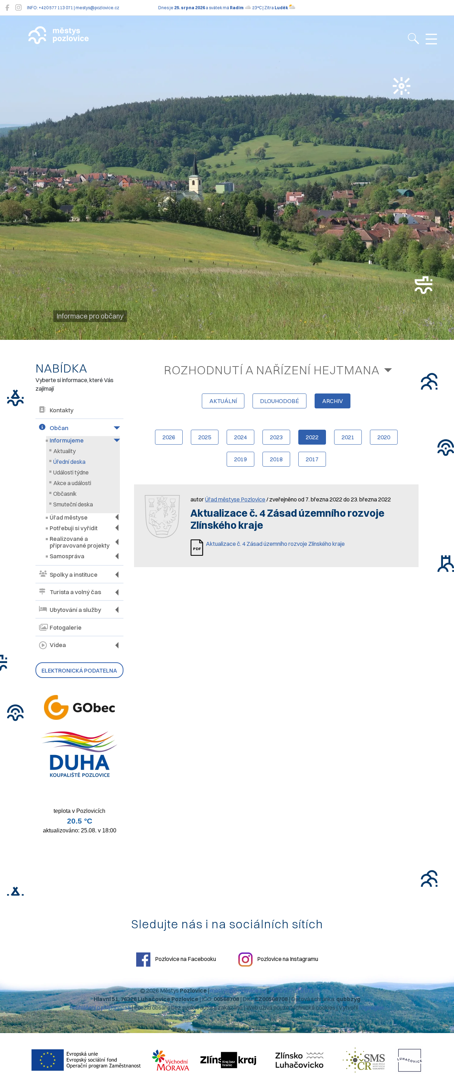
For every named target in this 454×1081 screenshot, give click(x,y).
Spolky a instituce (74, 574)
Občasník (65, 493)
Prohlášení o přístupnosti (100, 1007)
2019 (240, 459)
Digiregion (371, 1007)
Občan (59, 427)
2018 (276, 459)
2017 (312, 459)
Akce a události (72, 483)
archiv (332, 400)
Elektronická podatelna (79, 670)
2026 (168, 437)
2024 (240, 437)
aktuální (223, 400)
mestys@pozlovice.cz (238, 990)
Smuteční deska (73, 504)
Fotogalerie (66, 627)
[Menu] (431, 39)
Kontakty (61, 410)
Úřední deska (69, 461)
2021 (348, 437)
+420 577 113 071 (292, 990)
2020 (383, 437)
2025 (204, 437)
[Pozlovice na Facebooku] (7, 7)
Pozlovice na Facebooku (185, 958)
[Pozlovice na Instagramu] (18, 7)
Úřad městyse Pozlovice (235, 499)
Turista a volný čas (75, 592)
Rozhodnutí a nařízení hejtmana (272, 370)
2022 (312, 437)
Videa (58, 644)
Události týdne (71, 472)
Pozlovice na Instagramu (287, 958)
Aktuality (64, 451)
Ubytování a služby (75, 609)
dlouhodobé (279, 400)
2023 (276, 437)
